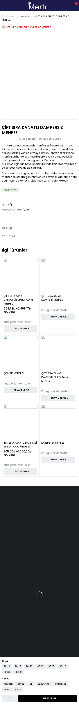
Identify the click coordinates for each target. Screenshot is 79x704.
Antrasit (8, 683)
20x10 (7, 666)
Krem (7, 689)
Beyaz (20, 683)
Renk (5, 678)
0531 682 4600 (9, 509)
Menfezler (24, 16)
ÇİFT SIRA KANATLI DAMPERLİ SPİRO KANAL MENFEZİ (55, 377)
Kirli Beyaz (60, 683)
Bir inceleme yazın (50, 138)
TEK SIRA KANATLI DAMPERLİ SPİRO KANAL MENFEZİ (20, 444)
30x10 (40, 666)
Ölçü (5, 661)
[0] (73, 6)
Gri (31, 683)
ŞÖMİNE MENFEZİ (14, 373)
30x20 (63, 666)
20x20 (29, 666)
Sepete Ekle (49, 698)
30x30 (7, 672)
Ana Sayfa (8, 16)
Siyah (18, 689)
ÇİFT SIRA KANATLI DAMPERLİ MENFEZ (52, 298)
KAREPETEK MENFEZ (52, 443)
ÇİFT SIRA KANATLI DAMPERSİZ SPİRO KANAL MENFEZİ (18, 299)
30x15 (52, 666)
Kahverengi (43, 683)
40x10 (18, 672)
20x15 (18, 666)
